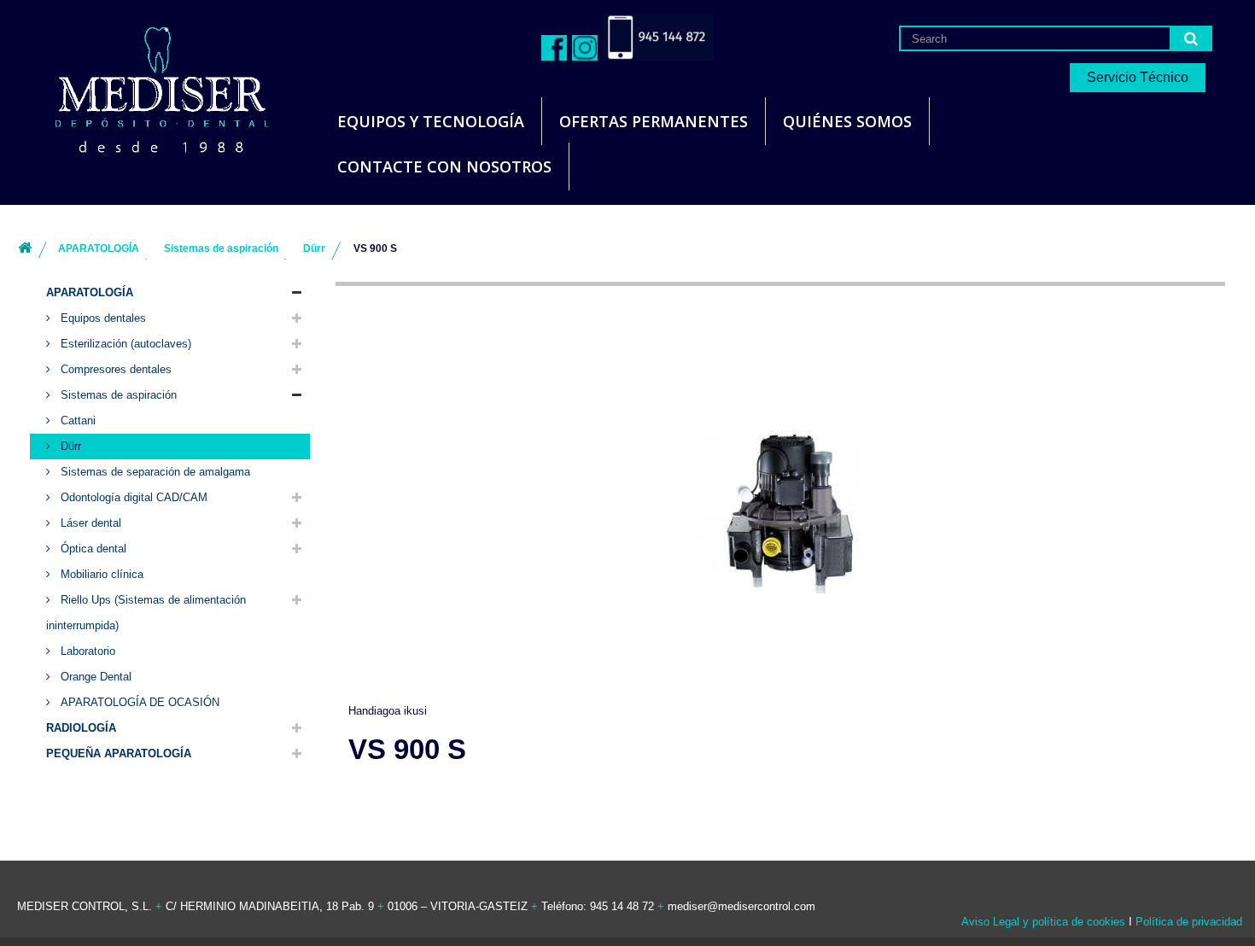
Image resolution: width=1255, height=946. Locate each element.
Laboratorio (86, 651)
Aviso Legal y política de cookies (1043, 921)
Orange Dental (94, 676)
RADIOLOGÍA (81, 727)
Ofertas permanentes (653, 121)
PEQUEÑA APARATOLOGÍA (118, 753)
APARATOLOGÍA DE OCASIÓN (138, 702)
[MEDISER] (141, 85)
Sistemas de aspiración (117, 394)
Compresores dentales (114, 369)
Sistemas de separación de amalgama (153, 471)
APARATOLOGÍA (89, 292)
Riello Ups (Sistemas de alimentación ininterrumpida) (146, 612)
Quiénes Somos (847, 121)
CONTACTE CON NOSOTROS (444, 166)
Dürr (69, 446)
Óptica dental (91, 548)
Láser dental (89, 523)
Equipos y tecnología (430, 121)
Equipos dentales (101, 318)
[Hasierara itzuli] (25, 249)
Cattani (76, 420)
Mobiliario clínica (100, 574)
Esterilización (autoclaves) (124, 343)
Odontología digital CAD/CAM (132, 497)
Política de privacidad (1188, 921)
